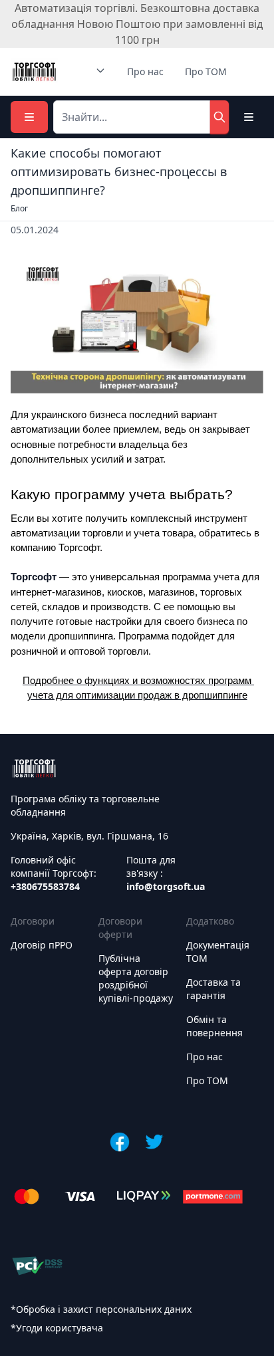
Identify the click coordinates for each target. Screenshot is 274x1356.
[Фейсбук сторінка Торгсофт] (120, 1142)
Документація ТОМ (217, 951)
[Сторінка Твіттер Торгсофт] (154, 1142)
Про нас (145, 71)
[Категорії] (29, 117)
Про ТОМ (206, 71)
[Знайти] (219, 117)
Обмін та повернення (214, 1026)
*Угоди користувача (57, 1327)
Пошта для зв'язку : (165, 873)
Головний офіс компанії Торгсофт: (53, 873)
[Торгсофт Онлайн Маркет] (34, 71)
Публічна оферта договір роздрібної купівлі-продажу (135, 978)
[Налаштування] (248, 117)
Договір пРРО (41, 945)
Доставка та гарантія (213, 989)
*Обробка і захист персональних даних (101, 1309)
